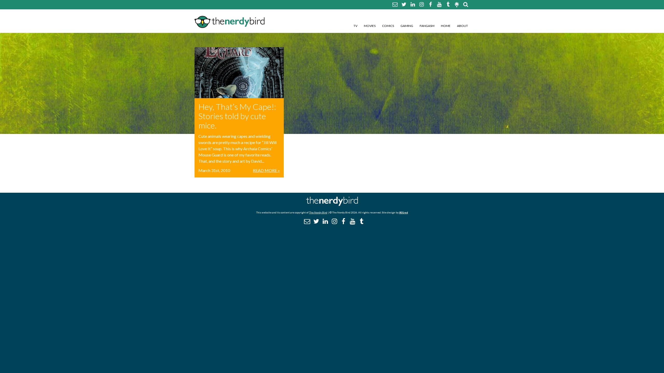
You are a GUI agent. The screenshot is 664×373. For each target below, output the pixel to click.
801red (403, 212)
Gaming (406, 26)
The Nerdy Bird (318, 212)
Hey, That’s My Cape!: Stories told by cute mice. (237, 116)
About (462, 26)
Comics (388, 26)
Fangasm (427, 26)
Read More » (266, 170)
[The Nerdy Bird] (332, 204)
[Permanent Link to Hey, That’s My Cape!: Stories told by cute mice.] (239, 72)
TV (355, 26)
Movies (370, 26)
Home (446, 26)
